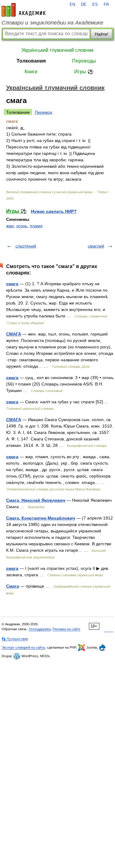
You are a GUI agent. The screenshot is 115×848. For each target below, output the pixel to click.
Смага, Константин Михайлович (40, 518)
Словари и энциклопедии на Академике (52, 23)
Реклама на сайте (66, 629)
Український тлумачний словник (57, 50)
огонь (21, 225)
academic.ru (24, 10)
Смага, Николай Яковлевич (35, 500)
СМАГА (13, 334)
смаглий (96, 246)
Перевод (43, 112)
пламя (36, 225)
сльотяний (25, 246)
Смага (12, 586)
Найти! (101, 34)
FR (106, 4)
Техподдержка (40, 629)
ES (95, 4)
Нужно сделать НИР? (54, 211)
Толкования (31, 60)
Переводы (84, 60)
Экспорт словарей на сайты (23, 647)
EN (72, 4)
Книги (31, 71)
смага (12, 283)
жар (10, 225)
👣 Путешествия (15, 639)
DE (83, 4)
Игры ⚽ (84, 71)
